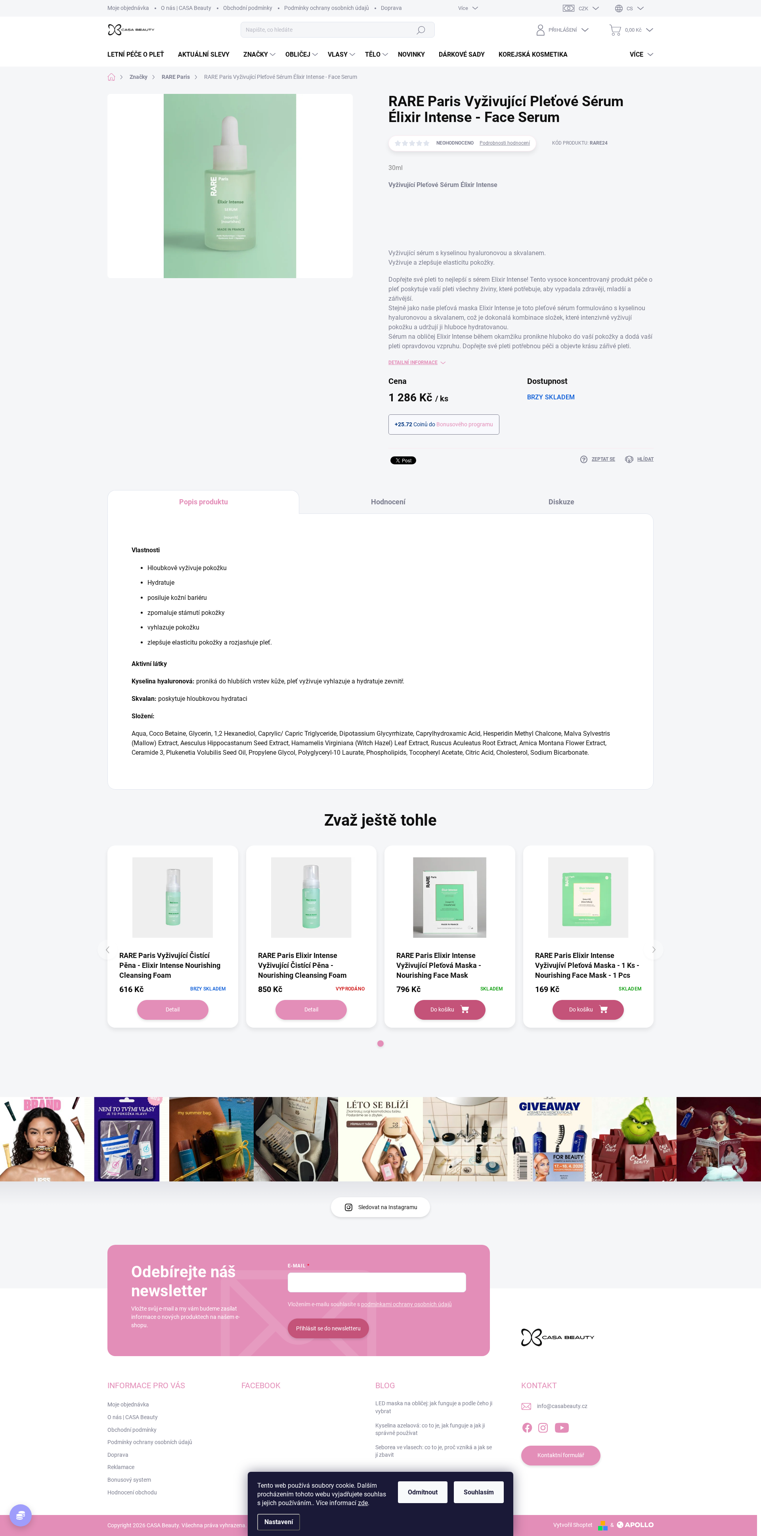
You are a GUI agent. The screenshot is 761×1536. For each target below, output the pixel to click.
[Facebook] (527, 1426)
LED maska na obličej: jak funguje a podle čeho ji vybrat (433, 1407)
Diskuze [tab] (561, 502)
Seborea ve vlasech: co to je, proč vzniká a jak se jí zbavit (433, 1451)
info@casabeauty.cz (562, 1406)
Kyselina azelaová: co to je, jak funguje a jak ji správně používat (430, 1429)
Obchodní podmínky (132, 1430)
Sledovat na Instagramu (387, 1207)
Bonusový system (129, 1480)
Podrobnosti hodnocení (505, 143)
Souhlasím (479, 1492)
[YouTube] (562, 1426)
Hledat (421, 30)
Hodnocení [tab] (388, 502)
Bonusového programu (464, 424)
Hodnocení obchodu (132, 1492)
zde (363, 1503)
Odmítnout (423, 1492)
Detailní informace (413, 362)
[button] (380, 1043)
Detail (173, 1009)
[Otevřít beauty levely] (21, 1515)
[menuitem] (138, 55)
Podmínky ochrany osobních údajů (149, 1442)
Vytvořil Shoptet (573, 1525)
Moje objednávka (128, 1404)
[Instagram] (543, 1426)
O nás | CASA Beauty (132, 1417)
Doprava (117, 1455)
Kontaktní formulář (560, 1455)
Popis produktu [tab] (203, 502)
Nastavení (278, 1522)
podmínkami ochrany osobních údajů (406, 1304)
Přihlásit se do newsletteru (328, 1328)
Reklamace (120, 1467)
